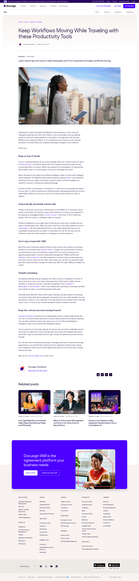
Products (23, 6)
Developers (117, 12)
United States (24, 566)
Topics (97, 12)
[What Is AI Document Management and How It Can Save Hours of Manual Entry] (70, 402)
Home (20, 22)
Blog (26, 22)
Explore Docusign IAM (49, 473)
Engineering (130, 12)
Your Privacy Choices (60, 577)
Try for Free (129, 6)
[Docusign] (10, 6)
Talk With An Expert (103, 6)
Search (108, 1)
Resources (43, 6)
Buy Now (118, 6)
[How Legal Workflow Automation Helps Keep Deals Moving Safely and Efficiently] (34, 402)
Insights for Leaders (36, 22)
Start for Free (30, 473)
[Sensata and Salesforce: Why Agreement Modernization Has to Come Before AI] (105, 402)
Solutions (33, 6)
